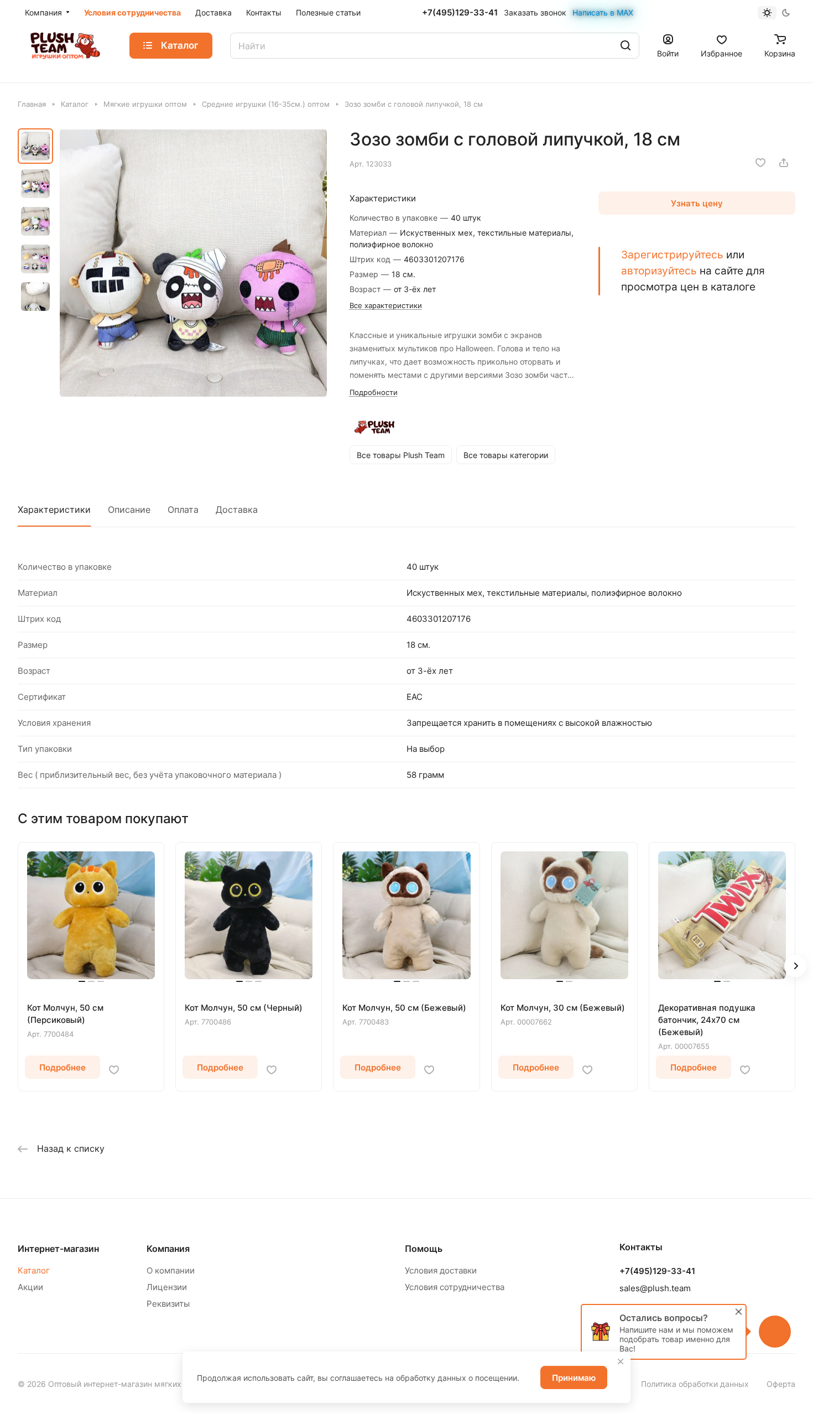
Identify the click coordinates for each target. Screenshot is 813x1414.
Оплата (183, 509)
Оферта (781, 1384)
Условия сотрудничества (454, 1287)
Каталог (34, 1270)
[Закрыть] (620, 1361)
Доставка (237, 509)
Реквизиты (168, 1303)
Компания (168, 1248)
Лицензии (167, 1287)
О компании (171, 1270)
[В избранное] (760, 162)
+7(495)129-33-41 (460, 13)
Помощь (423, 1248)
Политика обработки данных (695, 1384)
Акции (30, 1287)
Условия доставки (441, 1270)
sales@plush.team (655, 1288)
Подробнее (62, 1067)
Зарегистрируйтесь (672, 254)
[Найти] (625, 46)
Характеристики (54, 509)
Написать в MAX (602, 12)
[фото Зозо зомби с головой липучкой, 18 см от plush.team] (193, 263)
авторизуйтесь (659, 270)
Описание (129, 509)
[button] (795, 966)
